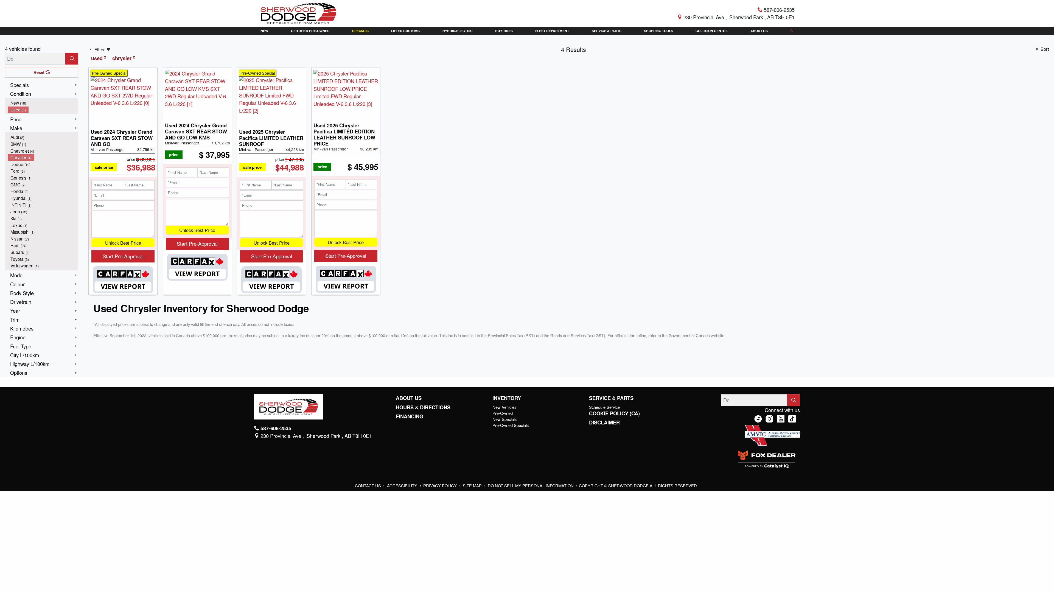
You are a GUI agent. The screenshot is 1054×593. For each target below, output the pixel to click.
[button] (264, 31)
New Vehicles (504, 407)
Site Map (473, 485)
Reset (39, 72)
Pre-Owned (502, 413)
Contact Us (368, 485)
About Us (409, 398)
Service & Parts (611, 398)
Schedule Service (604, 407)
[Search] (71, 59)
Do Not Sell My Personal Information (531, 485)
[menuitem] (43, 102)
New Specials (504, 419)
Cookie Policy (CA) (614, 413)
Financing (409, 416)
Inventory (506, 398)
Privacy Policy (440, 485)
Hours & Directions (423, 407)
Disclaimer (604, 422)
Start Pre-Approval (123, 256)
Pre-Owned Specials (510, 425)
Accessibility (402, 485)
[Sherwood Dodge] (298, 12)
